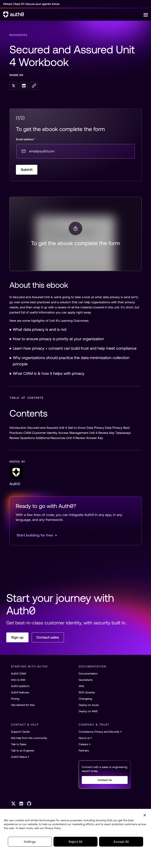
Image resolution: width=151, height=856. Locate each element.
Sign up (17, 637)
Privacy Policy (53, 828)
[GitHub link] (29, 803)
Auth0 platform (20, 686)
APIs (81, 686)
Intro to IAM (18, 679)
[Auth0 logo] (73, 14)
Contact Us (105, 780)
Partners (84, 750)
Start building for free (37, 535)
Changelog (85, 698)
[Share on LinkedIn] (24, 86)
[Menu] (146, 14)
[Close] (144, 815)
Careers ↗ (84, 744)
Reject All (75, 841)
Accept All (121, 841)
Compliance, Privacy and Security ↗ (100, 731)
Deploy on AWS (88, 711)
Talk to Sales (18, 744)
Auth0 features (20, 692)
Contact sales (48, 637)
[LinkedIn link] (21, 803)
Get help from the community (29, 738)
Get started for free (23, 705)
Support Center (20, 731)
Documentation (88, 673)
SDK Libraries (87, 692)
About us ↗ (85, 738)
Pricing (15, 698)
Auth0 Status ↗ (20, 756)
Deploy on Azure (89, 705)
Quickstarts (86, 679)
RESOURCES (18, 35)
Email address (25, 139)
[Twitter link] (13, 803)
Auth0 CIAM (18, 673)
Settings (30, 841)
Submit (26, 170)
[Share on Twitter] (13, 86)
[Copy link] (34, 86)
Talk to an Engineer (22, 750)
